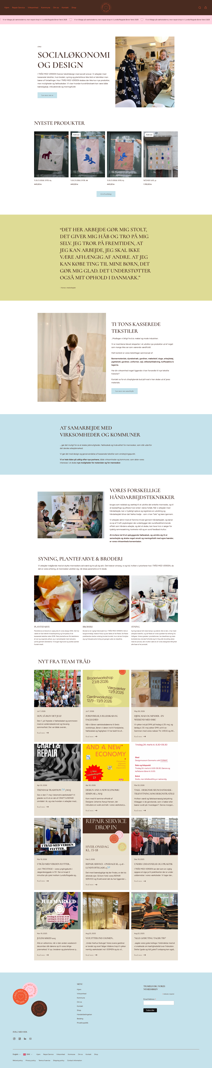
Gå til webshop (106, 194)
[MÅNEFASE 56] (160, 154)
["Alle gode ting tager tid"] (154, 926)
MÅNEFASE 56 (149, 180)
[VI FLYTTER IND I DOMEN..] (106, 926)
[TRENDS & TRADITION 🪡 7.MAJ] (57, 780)
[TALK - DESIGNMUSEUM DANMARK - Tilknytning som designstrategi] (154, 780)
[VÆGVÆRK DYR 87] (124, 154)
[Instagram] (14, 1038)
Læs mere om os (47, 95)
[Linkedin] (25, 1038)
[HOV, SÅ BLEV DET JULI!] (57, 706)
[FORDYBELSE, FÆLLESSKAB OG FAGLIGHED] (106, 706)
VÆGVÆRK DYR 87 (115, 180)
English (15, 1054)
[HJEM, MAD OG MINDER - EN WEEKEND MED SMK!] (154, 706)
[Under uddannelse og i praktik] (154, 854)
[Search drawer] (200, 7)
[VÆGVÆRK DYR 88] (88, 154)
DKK (28, 1054)
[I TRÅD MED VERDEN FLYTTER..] (57, 854)
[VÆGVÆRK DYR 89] (51, 154)
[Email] (30, 1038)
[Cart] (206, 7)
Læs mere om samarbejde (124, 391)
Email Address (149, 999)
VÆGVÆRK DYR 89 (42, 180)
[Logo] (106, 7)
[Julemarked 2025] (57, 926)
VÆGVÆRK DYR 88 (79, 180)
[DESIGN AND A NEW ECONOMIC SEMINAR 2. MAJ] (106, 780)
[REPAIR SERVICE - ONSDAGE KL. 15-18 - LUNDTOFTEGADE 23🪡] (106, 854)
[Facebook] (19, 1038)
